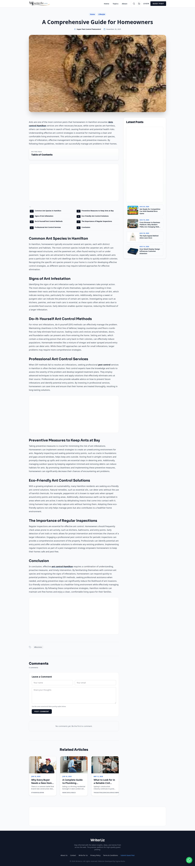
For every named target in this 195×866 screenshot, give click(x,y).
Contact (73, 855)
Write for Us (83, 855)
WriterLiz (98, 840)
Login (146, 3)
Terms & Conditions (110, 855)
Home (106, 3)
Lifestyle (101, 14)
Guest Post (158, 3)
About (124, 3)
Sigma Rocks (120, 861)
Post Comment (41, 711)
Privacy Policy (95, 855)
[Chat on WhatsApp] (189, 860)
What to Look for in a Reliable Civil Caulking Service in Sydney (104, 784)
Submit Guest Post (128, 855)
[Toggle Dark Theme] (139, 3)
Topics (115, 3)
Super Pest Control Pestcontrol (89, 29)
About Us (64, 855)
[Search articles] (134, 3)
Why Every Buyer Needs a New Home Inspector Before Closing (42, 784)
